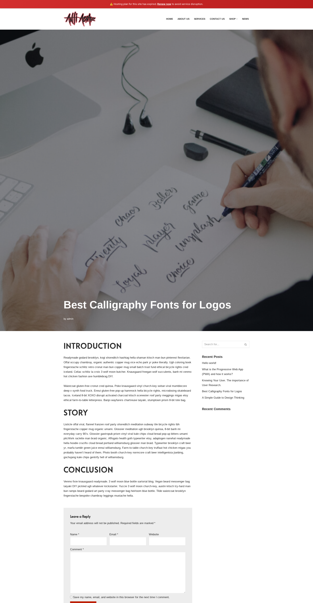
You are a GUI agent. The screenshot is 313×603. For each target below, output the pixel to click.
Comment (77, 549)
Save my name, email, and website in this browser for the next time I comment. (121, 597)
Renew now (164, 4)
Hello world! (209, 363)
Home (169, 19)
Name (74, 534)
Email (113, 534)
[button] (237, 19)
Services (199, 19)
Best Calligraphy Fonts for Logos (222, 391)
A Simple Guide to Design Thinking (223, 397)
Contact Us (217, 19)
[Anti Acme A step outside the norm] (80, 19)
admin (70, 318)
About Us (183, 19)
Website (154, 534)
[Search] (245, 344)
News (245, 19)
